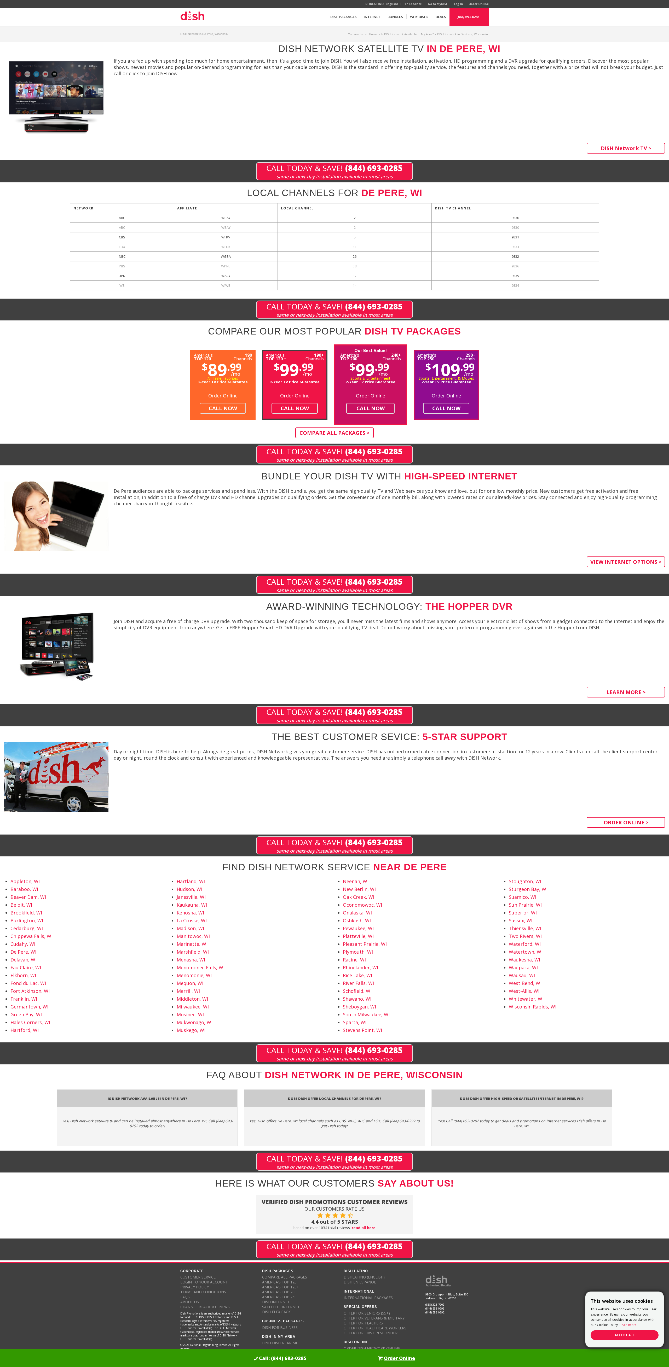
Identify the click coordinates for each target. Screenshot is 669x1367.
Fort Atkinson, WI (30, 991)
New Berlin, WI (359, 889)
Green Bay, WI (26, 1014)
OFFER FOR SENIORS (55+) (367, 1313)
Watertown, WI (526, 952)
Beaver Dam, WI (28, 897)
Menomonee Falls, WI (200, 967)
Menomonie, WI (194, 975)
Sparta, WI (354, 1022)
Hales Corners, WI (30, 1022)
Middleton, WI (192, 999)
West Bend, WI (525, 983)
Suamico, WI (522, 897)
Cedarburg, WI (26, 928)
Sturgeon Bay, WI (528, 889)
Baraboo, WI (24, 889)
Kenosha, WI (190, 913)
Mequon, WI (190, 983)
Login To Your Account (204, 1282)
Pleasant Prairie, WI (365, 944)
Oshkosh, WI (357, 920)
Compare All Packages (284, 1277)
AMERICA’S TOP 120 (279, 1282)
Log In (458, 4)
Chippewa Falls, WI (31, 936)
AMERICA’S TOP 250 (279, 1296)
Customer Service (198, 1277)
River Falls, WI (358, 983)
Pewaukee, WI (358, 928)
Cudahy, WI (22, 944)
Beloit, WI (21, 905)
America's (276, 356)
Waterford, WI (525, 944)
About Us (189, 1301)
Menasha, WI (191, 960)
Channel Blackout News (205, 1306)
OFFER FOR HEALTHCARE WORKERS (375, 1327)
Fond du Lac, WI (28, 983)
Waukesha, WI (524, 960)
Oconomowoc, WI (362, 905)
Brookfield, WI (26, 913)
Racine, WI (354, 960)
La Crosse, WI (192, 920)
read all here (364, 1227)
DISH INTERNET (276, 1301)
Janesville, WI (191, 897)
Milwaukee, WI (193, 1007)
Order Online (479, 4)
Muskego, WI (191, 1030)
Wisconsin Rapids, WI (532, 1007)
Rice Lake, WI (357, 975)
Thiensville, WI (525, 928)
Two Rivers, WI (525, 936)
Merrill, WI (188, 991)
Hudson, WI (189, 889)
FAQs (185, 1296)
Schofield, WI (357, 991)
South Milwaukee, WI (366, 1014)
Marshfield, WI (193, 952)
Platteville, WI (358, 936)
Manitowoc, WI (193, 936)
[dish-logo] (192, 17)
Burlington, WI (26, 920)
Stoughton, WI (525, 881)
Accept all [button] (625, 1335)
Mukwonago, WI (194, 1022)
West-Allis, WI (524, 991)
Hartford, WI (24, 1030)
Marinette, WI (192, 944)
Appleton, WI (25, 881)
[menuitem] (343, 17)
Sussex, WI (520, 920)
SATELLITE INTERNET (281, 1306)
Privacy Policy (194, 1286)
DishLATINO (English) (381, 4)
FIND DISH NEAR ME (280, 1342)
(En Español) (412, 4)
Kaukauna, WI (192, 905)
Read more (628, 1325)
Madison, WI (190, 928)
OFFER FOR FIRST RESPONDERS (372, 1332)
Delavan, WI (23, 960)
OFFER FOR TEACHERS (363, 1323)
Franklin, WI (23, 999)
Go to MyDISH (438, 4)
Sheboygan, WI (359, 1007)
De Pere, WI (23, 952)
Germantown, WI (29, 1007)
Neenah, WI (355, 881)
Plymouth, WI (358, 952)
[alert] (624, 1319)
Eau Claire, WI (25, 967)
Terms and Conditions (203, 1291)
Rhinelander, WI (360, 967)
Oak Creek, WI (358, 897)
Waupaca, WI (523, 967)
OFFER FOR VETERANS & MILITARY (374, 1318)
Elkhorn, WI (23, 975)
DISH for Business (280, 1327)
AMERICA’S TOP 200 (279, 1291)
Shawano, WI (357, 999)
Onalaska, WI (357, 913)
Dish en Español (360, 1282)
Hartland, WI (191, 881)
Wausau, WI (522, 975)
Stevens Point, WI (362, 1030)
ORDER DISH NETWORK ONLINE (372, 1348)
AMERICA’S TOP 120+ (280, 1286)
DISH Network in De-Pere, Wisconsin (204, 34)
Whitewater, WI (526, 999)
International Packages (368, 1297)
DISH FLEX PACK (276, 1311)
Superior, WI (523, 913)
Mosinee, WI (190, 1014)
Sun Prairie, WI (525, 905)
